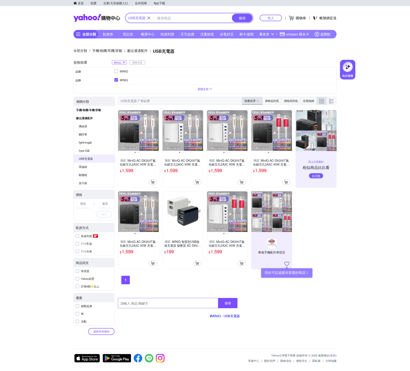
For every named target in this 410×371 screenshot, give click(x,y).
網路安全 (301, 361)
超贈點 (325, 34)
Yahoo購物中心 (96, 18)
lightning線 (85, 142)
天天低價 (187, 34)
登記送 (128, 34)
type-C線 (84, 150)
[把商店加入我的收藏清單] (286, 264)
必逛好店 (227, 34)
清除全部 (137, 62)
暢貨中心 (148, 34)
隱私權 (316, 361)
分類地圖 (331, 361)
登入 (271, 18)
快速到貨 (167, 34)
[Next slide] (156, 130)
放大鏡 (83, 183)
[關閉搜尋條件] (148, 18)
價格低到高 (272, 101)
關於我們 (269, 361)
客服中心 (253, 361)
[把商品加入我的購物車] (153, 182)
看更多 (264, 34)
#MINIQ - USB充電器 (225, 316)
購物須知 (285, 361)
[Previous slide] (121, 130)
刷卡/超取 (246, 34)
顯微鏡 (83, 175)
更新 (333, 355)
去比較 (316, 176)
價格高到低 (291, 101)
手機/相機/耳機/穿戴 (88, 110)
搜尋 (228, 303)
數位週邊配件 (84, 118)
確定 (104, 214)
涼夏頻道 (207, 34)
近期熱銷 (308, 101)
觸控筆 (83, 134)
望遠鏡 (83, 167)
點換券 (108, 34)
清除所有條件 (101, 331)
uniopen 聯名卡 (297, 34)
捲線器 (83, 126)
